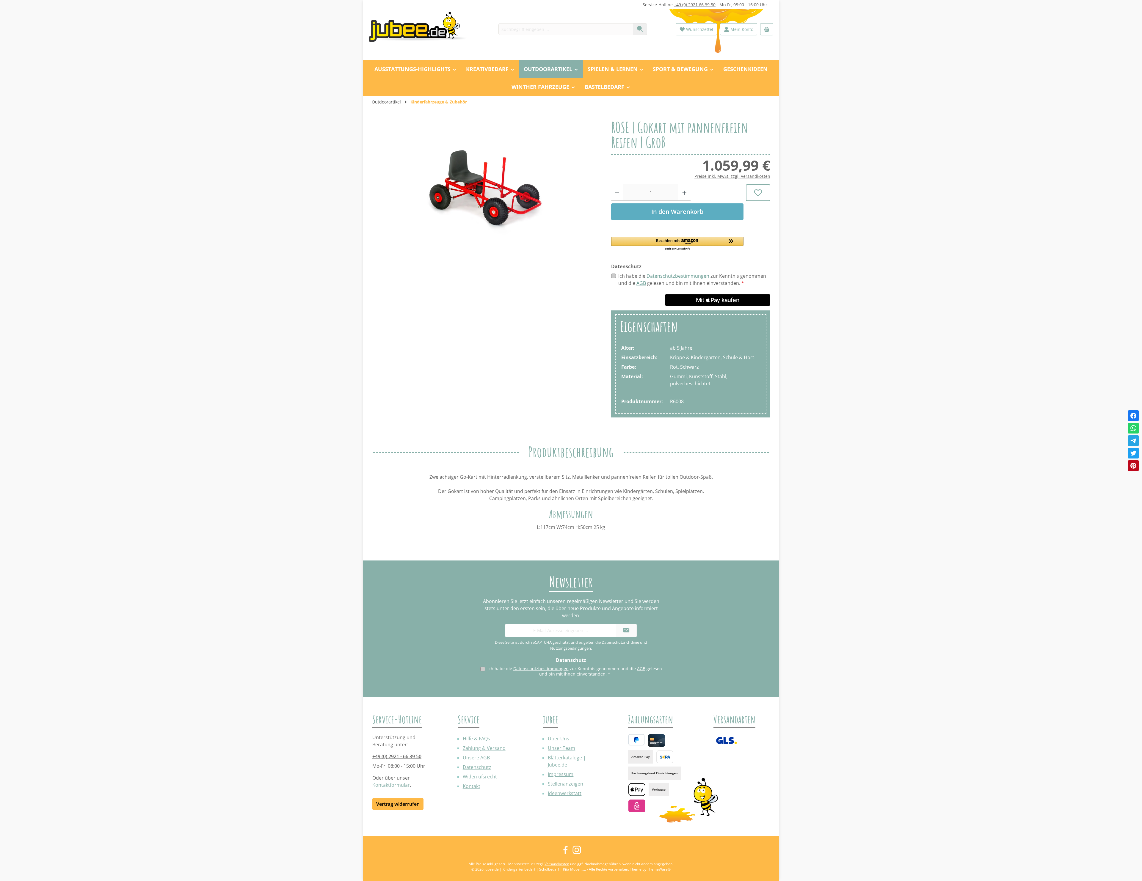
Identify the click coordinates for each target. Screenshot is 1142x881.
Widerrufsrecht (480, 776)
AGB (641, 283)
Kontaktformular (391, 785)
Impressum (560, 774)
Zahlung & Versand (484, 748)
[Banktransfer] (665, 757)
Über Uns (558, 738)
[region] (485, 184)
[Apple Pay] (637, 789)
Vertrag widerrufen (398, 804)
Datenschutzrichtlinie (620, 642)
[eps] (637, 806)
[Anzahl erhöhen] (684, 192)
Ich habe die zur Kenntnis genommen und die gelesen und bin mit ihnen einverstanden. (692, 279)
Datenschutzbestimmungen (678, 276)
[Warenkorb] (766, 29)
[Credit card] (656, 740)
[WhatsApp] (1133, 428)
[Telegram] (1133, 440)
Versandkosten (557, 863)
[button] (677, 244)
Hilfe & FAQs (476, 738)
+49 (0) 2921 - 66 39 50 (396, 756)
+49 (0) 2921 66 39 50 (695, 4)
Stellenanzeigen (565, 784)
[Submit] (626, 630)
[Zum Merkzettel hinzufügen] (758, 192)
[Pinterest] (1133, 465)
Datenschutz (477, 767)
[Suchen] (640, 29)
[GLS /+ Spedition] (726, 740)
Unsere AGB (476, 757)
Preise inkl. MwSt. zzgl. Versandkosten (732, 176)
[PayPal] (636, 740)
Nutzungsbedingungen (570, 648)
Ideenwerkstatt (564, 793)
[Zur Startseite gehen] (421, 29)
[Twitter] (1133, 453)
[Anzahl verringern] (617, 192)
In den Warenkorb (677, 212)
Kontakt (471, 786)
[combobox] (565, 29)
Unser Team (561, 748)
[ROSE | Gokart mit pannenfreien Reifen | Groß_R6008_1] (485, 184)
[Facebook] (1133, 415)
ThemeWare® (659, 869)
